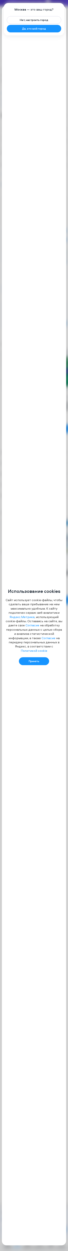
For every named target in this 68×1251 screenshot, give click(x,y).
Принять (34, 661)
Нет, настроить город (34, 20)
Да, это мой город (34, 28)
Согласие (32, 625)
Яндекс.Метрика (22, 617)
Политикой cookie (34, 651)
